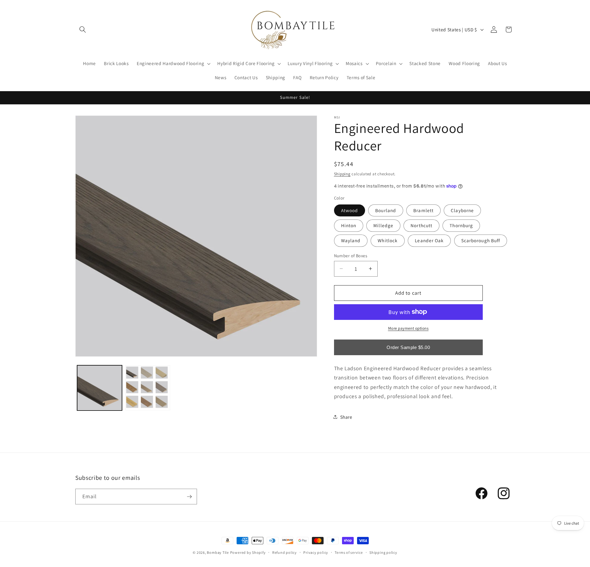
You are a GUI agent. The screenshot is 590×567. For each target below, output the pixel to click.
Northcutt (421, 225)
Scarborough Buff (480, 240)
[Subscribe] (189, 497)
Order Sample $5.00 (408, 347)
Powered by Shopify (248, 552)
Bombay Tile (218, 552)
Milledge (383, 225)
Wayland (351, 240)
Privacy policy (315, 552)
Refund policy (284, 552)
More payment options (408, 328)
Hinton (348, 225)
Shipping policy (383, 552)
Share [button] (346, 417)
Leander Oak (429, 240)
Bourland (385, 210)
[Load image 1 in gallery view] (99, 387)
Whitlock (388, 240)
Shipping (342, 173)
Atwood (349, 210)
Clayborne (462, 210)
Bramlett (423, 210)
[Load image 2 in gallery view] (147, 387)
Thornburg (461, 225)
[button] (82, 29)
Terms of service (349, 552)
